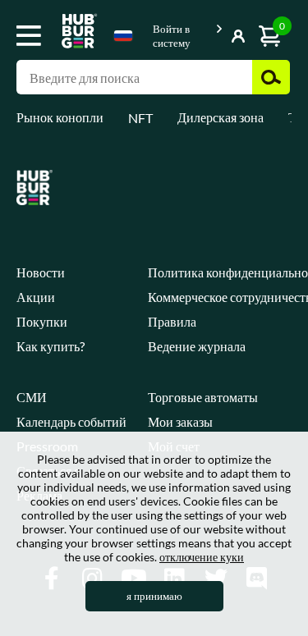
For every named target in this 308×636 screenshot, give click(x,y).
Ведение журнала (197, 346)
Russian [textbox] (123, 35)
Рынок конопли (59, 117)
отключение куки (201, 557)
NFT (140, 118)
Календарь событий (71, 421)
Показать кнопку (215, 33)
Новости (40, 272)
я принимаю (154, 595)
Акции (35, 296)
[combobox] (123, 38)
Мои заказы (180, 421)
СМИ (31, 397)
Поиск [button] (271, 77)
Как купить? (50, 346)
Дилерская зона (220, 117)
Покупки (41, 321)
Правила (172, 321)
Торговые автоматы (203, 397)
